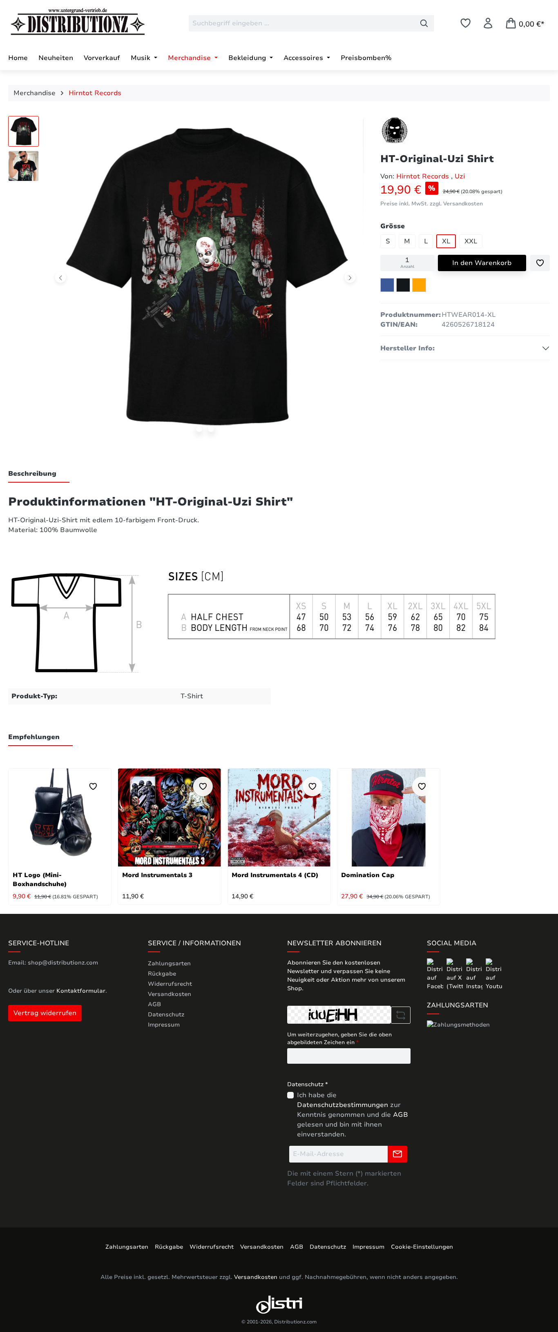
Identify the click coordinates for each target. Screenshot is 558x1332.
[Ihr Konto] (488, 23)
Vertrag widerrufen (44, 1013)
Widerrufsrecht (170, 984)
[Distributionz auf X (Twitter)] (455, 974)
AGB (154, 1004)
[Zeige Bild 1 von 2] (199, 429)
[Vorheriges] (60, 277)
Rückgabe (162, 974)
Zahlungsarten (169, 963)
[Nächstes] (349, 277)
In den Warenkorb (481, 262)
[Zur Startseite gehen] (69, 21)
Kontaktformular (80, 991)
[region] (186, 279)
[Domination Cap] (388, 817)
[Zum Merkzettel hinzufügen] (540, 263)
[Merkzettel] (465, 23)
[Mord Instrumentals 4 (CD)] (279, 817)
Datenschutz (166, 1014)
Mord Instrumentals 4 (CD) (275, 875)
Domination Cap (367, 875)
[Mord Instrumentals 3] (169, 817)
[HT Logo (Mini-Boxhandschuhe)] (60, 817)
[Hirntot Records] (394, 130)
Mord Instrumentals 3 (157, 875)
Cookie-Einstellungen (422, 1247)
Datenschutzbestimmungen (342, 1104)
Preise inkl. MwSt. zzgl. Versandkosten (431, 203)
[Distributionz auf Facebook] (436, 974)
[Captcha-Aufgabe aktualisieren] (401, 1015)
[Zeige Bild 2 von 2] (211, 429)
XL (446, 241)
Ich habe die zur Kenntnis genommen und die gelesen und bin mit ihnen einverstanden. (352, 1115)
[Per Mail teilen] (419, 285)
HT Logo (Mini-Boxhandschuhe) (40, 879)
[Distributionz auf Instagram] (475, 974)
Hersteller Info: (407, 348)
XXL (470, 241)
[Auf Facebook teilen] (387, 285)
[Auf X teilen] (403, 285)
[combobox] (302, 23)
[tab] (38, 474)
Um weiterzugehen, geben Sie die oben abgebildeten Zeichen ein (339, 1039)
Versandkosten (169, 994)
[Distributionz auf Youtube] (494, 974)
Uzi (460, 176)
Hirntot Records (423, 176)
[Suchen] (424, 23)
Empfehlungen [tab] (34, 737)
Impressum (164, 1025)
